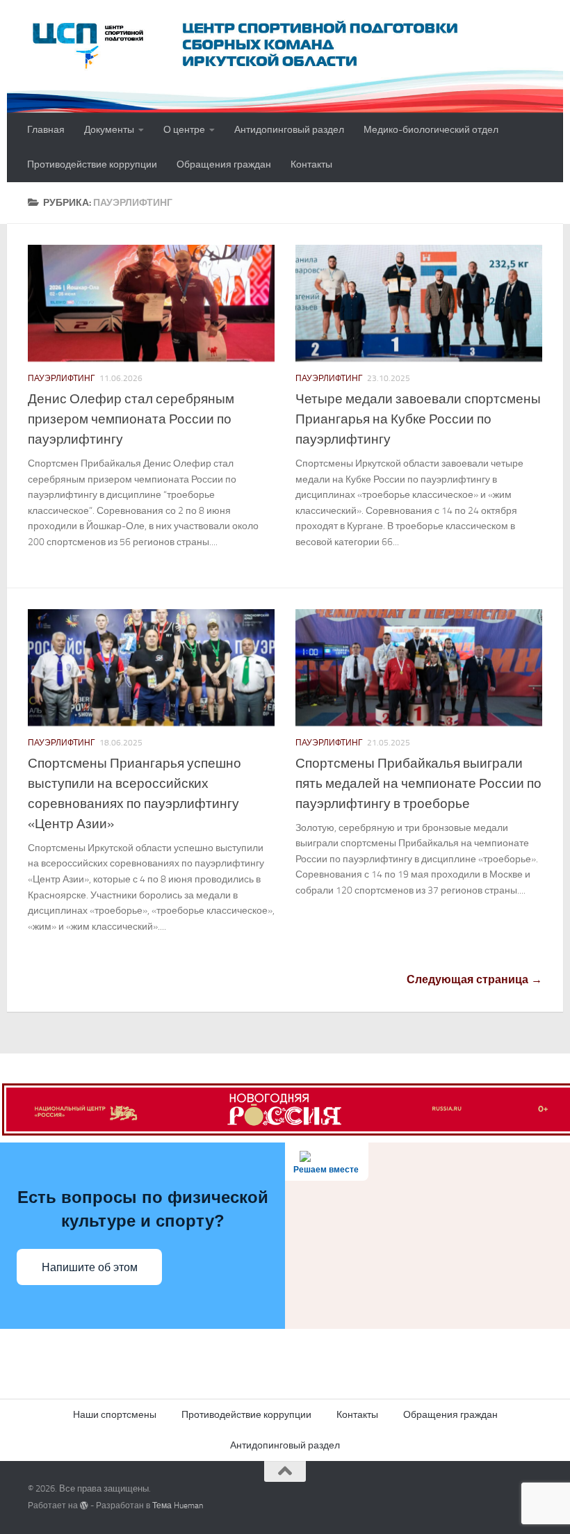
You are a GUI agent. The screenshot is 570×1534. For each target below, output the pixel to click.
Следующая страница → (474, 979)
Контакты (311, 164)
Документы (109, 130)
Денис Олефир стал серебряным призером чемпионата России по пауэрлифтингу (131, 419)
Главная (46, 130)
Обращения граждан (224, 164)
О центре (184, 130)
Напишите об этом (90, 1267)
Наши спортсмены (114, 1415)
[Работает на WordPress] (84, 1505)
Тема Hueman (177, 1505)
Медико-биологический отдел (431, 130)
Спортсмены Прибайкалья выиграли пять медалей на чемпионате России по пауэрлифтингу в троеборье (418, 783)
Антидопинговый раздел (289, 130)
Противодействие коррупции (92, 164)
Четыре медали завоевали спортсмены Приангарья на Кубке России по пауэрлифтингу (418, 419)
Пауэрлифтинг (61, 378)
